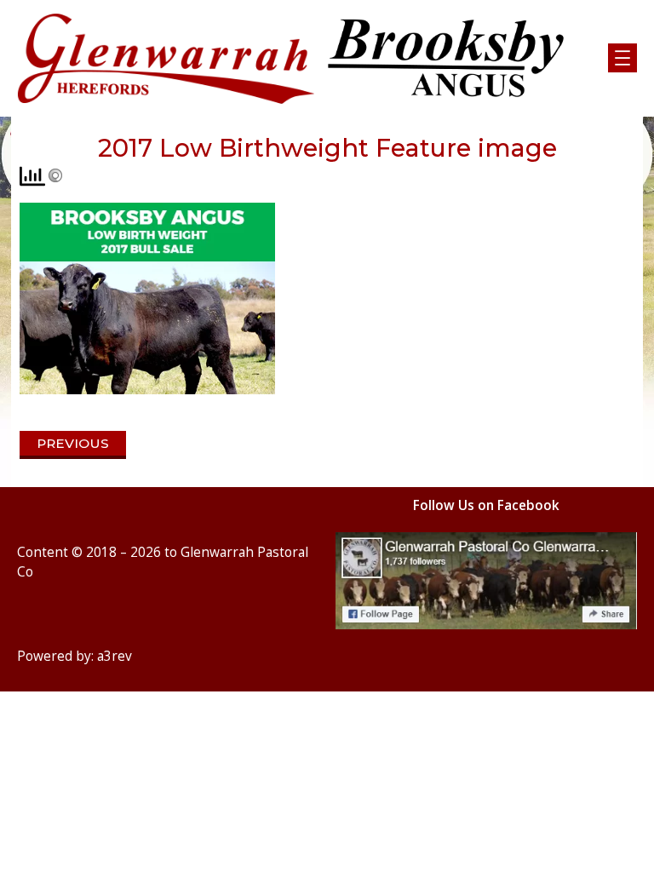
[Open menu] (622, 57)
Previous (73, 443)
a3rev (114, 656)
